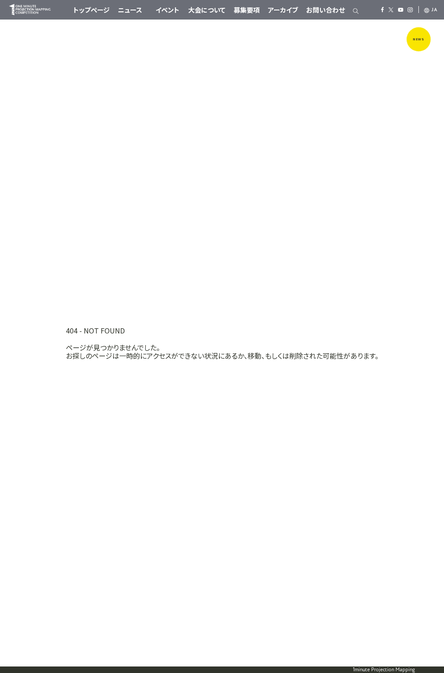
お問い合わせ (325, 9)
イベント (168, 9)
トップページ (91, 9)
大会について (206, 9)
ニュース (130, 9)
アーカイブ (283, 9)
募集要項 (247, 9)
